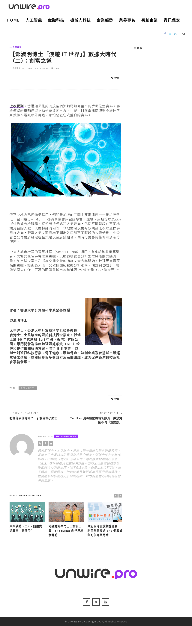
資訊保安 (172, 20)
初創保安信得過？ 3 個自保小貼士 (33, 418)
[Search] (184, 33)
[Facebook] (165, 34)
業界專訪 (127, 20)
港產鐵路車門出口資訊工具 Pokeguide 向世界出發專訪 (66, 530)
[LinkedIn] (175, 34)
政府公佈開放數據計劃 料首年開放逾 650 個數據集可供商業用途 (105, 530)
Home (13, 20)
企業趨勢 (105, 20)
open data (28, 388)
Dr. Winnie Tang (33, 68)
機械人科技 (80, 20)
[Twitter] (170, 34)
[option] (27, 517)
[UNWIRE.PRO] (29, 6)
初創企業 (149, 20)
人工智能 (34, 20)
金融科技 (56, 20)
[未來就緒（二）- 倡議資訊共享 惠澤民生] (27, 512)
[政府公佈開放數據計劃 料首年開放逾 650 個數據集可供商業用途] (105, 512)
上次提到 (17, 105)
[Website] (40, 443)
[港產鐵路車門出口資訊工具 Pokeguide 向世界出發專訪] (66, 512)
